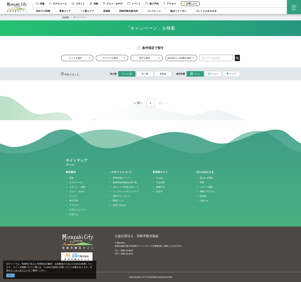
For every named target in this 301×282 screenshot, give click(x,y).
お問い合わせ (119, 205)
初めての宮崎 (43, 11)
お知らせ (73, 214)
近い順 (145, 74)
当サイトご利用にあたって (126, 187)
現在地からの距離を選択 (179, 58)
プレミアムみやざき (206, 11)
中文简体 (160, 182)
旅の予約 (154, 3)
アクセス (171, 3)
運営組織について (121, 178)
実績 (202, 182)
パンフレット (154, 11)
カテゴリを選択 (110, 58)
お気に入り (191, 3)
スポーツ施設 (206, 187)
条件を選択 (144, 58)
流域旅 (106, 11)
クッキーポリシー (19, 270)
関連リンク (118, 200)
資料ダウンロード (121, 196)
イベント (136, 3)
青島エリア (65, 11)
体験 (96, 3)
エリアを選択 (75, 58)
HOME (65, 17)
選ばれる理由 (206, 178)
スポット (80, 3)
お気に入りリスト (78, 209)
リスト (215, 74)
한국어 (159, 191)
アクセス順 (126, 74)
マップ (232, 74)
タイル (197, 74)
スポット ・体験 (77, 187)
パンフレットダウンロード (126, 191)
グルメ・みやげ (114, 3)
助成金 (203, 196)
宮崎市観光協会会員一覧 (125, 182)
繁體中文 (160, 187)
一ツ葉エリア (87, 11)
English (159, 178)
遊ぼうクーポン (178, 11)
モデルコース (60, 3)
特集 (42, 3)
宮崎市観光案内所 (128, 11)
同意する (10, 275)
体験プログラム (207, 191)
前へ (140, 102)
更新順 (163, 74)
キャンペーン (79, 17)
